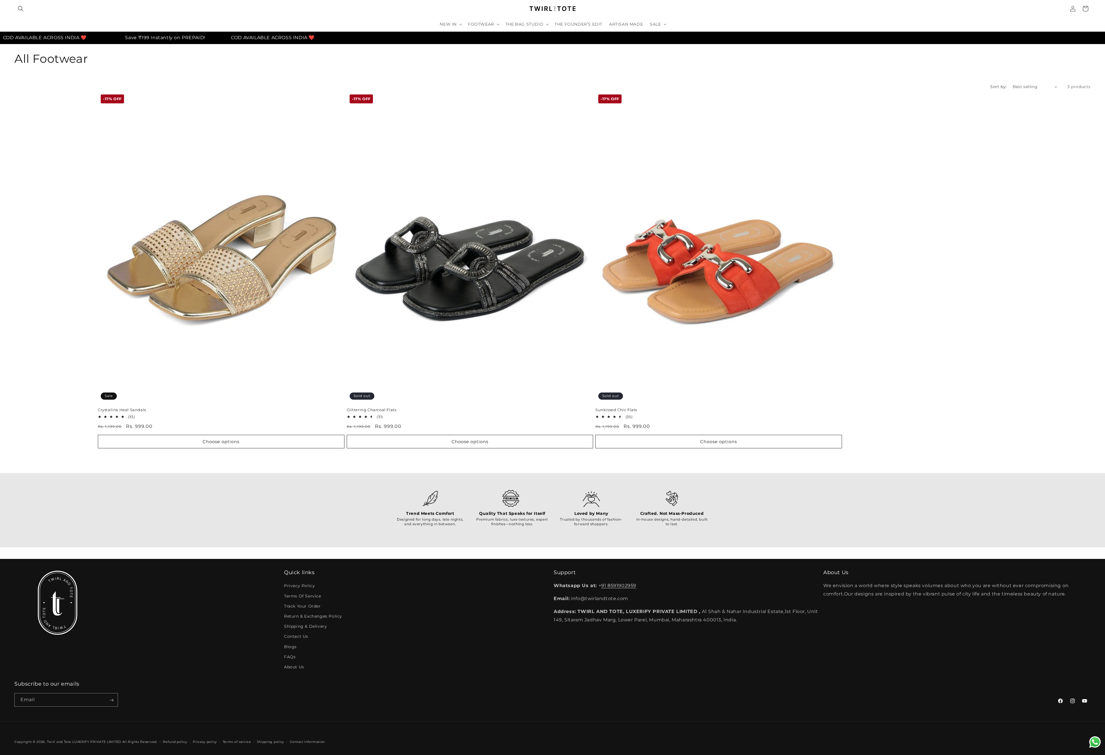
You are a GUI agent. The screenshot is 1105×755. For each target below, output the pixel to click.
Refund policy (175, 741)
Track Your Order (302, 606)
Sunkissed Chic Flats (616, 409)
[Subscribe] (111, 700)
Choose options (221, 441)
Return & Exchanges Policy (313, 616)
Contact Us (296, 636)
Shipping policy (270, 741)
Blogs (290, 646)
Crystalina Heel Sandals (122, 409)
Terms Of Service (302, 596)
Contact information (307, 741)
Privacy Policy (299, 586)
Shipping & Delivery (305, 626)
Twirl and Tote (59, 742)
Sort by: (998, 86)
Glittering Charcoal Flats (372, 409)
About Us (294, 666)
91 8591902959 (618, 586)
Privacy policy (205, 741)
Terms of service (237, 741)
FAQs (290, 656)
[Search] (20, 8)
